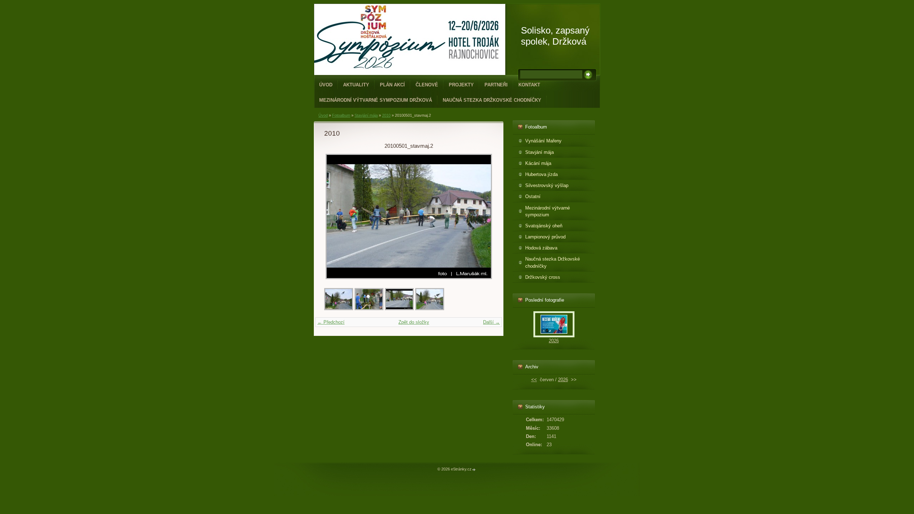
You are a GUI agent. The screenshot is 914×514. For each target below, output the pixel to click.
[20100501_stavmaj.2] (399, 308)
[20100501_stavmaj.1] (369, 308)
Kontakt (529, 84)
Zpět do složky (413, 322)
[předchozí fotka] (336, 216)
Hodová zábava (541, 248)
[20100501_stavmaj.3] (429, 308)
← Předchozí (331, 322)
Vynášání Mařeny (543, 140)
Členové (427, 84)
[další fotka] (481, 216)
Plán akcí (392, 84)
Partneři (496, 84)
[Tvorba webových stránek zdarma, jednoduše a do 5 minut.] (474, 469)
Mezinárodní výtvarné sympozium (547, 211)
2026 (554, 340)
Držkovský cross (542, 277)
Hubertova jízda (541, 174)
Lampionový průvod (545, 237)
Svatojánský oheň (543, 225)
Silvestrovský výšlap (546, 185)
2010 (386, 115)
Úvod (325, 84)
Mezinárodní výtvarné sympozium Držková (375, 100)
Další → (491, 322)
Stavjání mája (366, 115)
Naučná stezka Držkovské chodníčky (492, 100)
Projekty (461, 84)
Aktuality (356, 84)
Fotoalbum (341, 115)
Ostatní (533, 196)
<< (534, 379)
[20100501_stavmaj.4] (338, 308)
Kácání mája (538, 163)
